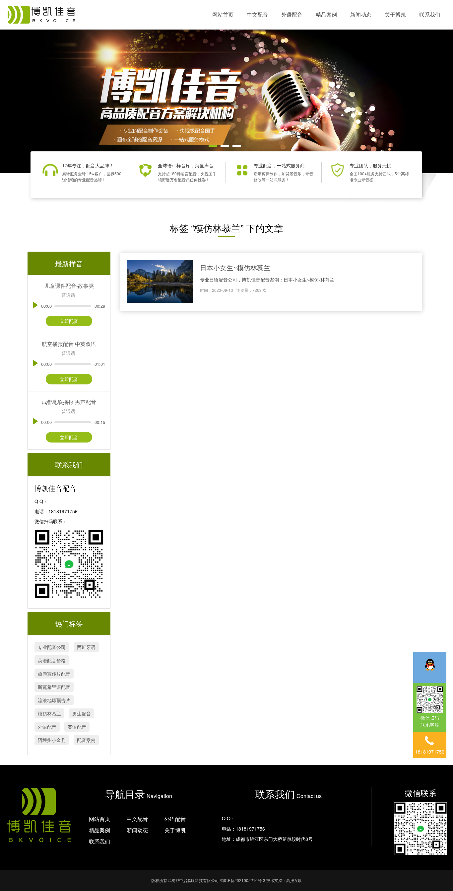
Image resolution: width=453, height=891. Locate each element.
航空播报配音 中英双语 (69, 344)
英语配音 (77, 726)
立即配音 (69, 321)
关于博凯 (395, 14)
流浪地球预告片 (54, 700)
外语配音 (291, 14)
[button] (213, 146)
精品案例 (326, 14)
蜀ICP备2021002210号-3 (242, 880)
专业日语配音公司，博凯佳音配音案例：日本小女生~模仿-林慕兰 (267, 279)
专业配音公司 (52, 647)
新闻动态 (360, 14)
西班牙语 (86, 647)
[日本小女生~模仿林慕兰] (160, 282)
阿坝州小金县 (52, 740)
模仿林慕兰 (49, 713)
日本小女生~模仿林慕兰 (235, 267)
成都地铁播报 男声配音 (69, 402)
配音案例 (86, 740)
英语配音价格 (52, 660)
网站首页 (222, 14)
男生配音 (81, 713)
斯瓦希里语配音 (54, 687)
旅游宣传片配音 (54, 673)
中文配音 (257, 14)
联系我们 (429, 14)
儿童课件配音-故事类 (69, 285)
